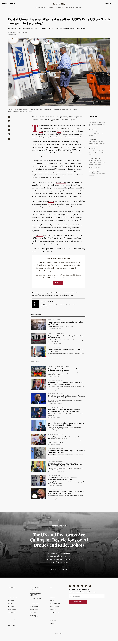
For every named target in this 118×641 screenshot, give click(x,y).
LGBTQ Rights (11, 606)
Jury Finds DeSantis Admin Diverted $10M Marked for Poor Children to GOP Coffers (97, 162)
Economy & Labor (11, 591)
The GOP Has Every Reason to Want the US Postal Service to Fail (65, 350)
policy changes (47, 188)
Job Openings (53, 620)
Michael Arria (52, 485)
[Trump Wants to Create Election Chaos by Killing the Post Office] (38, 324)
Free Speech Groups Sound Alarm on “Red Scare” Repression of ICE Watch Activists (97, 124)
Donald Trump (60, 7)
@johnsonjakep (45, 307)
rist (58, 376)
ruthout (59, 328)
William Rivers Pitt (53, 343)
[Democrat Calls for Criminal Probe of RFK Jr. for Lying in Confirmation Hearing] (38, 384)
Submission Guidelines (55, 603)
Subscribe (52, 600)
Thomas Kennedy (53, 357)
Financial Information (54, 606)
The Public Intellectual (34, 606)
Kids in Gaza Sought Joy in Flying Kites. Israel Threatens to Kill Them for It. (97, 153)
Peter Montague (53, 328)
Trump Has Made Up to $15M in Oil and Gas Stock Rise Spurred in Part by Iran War (66, 492)
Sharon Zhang (53, 390)
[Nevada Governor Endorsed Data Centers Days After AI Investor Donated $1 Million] (38, 398)
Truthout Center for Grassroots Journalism (54, 616)
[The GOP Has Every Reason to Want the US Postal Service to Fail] (38, 351)
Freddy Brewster (53, 403)
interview (39, 235)
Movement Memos (34, 609)
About (12, 3)
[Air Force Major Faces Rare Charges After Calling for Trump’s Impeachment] (38, 453)
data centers (70, 7)
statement (41, 150)
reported (51, 201)
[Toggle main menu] (115, 4)
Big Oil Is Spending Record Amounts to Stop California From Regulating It (63, 370)
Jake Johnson (13, 32)
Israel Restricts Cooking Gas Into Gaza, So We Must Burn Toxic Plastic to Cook (97, 133)
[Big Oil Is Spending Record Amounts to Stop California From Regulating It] (38, 371)
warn (39, 196)
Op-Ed (49, 320)
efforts (43, 134)
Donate (108, 3)
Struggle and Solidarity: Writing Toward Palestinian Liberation (35, 589)
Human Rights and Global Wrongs (35, 599)
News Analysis (52, 366)
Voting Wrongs (33, 612)
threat (59, 131)
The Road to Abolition (34, 603)
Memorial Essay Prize (54, 612)
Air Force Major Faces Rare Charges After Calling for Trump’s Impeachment (66, 451)
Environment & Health (63, 366)
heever (59, 403)
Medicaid (78, 7)
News (9, 14)
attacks (41, 131)
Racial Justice (10, 616)
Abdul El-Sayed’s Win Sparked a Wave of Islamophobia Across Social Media (62, 479)
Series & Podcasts (11, 625)
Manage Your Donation (54, 594)
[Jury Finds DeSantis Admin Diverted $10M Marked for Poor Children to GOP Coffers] (38, 425)
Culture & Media (11, 587)
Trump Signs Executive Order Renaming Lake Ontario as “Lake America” (64, 438)
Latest (5, 3)
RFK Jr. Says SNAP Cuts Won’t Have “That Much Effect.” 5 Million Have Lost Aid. (65, 465)
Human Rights (11, 600)
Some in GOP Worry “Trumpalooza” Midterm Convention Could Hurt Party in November (97, 172)
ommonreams (22, 32)
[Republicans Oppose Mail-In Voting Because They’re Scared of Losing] (38, 338)
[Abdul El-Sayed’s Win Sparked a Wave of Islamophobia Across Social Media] (38, 480)
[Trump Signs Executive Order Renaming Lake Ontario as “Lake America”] (38, 439)
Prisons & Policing (11, 612)
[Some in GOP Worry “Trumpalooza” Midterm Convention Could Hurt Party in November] (38, 412)
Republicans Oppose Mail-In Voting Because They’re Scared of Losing (66, 337)
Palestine (50, 7)
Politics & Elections (19, 14)
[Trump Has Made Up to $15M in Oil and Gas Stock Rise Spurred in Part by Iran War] (38, 493)
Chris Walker (52, 417)
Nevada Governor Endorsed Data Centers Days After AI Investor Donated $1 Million (66, 397)
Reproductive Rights (12, 619)
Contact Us (52, 623)
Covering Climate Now (34, 620)
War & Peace (10, 622)
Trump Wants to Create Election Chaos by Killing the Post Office (65, 323)
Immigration (41, 7)
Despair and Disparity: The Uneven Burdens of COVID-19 (35, 594)
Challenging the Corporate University (34, 616)
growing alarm (61, 182)
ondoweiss (59, 485)
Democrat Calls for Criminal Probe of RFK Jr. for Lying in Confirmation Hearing (65, 383)
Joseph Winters (53, 376)
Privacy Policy (52, 609)
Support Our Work (53, 597)
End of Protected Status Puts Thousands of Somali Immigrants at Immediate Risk (97, 143)
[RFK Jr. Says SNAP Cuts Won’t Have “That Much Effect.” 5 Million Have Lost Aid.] (38, 466)
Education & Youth (12, 594)
